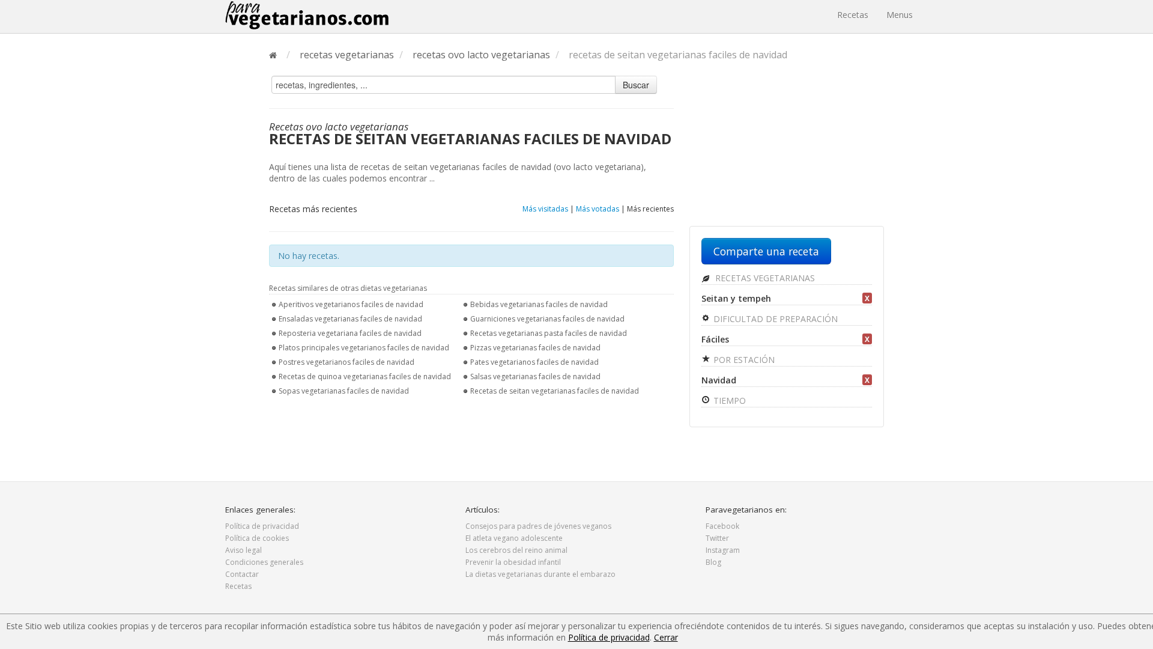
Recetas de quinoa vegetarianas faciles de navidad (365, 376)
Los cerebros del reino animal (516, 550)
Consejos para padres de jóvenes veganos (538, 526)
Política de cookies (257, 538)
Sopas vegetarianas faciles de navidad (344, 391)
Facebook (722, 526)
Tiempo (728, 400)
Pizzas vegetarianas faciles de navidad (535, 348)
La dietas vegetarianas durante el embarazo (540, 574)
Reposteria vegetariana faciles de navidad (350, 333)
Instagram (723, 550)
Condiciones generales (264, 562)
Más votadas (597, 209)
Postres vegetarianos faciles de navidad (346, 362)
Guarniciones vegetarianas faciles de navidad (547, 319)
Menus (899, 14)
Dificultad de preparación (774, 318)
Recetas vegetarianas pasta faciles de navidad (548, 333)
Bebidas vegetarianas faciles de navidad (539, 304)
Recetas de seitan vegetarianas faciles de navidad (554, 391)
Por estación (743, 359)
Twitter (717, 538)
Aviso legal (243, 550)
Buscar (636, 85)
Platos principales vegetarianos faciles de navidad (364, 348)
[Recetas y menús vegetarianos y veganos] (307, 15)
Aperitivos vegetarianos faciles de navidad (351, 304)
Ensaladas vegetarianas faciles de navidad (350, 319)
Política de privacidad (262, 526)
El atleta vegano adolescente (514, 538)
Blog (713, 562)
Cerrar (666, 637)
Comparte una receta (766, 251)
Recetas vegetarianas (764, 278)
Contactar (242, 574)
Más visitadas (545, 209)
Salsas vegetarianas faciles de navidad (535, 376)
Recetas (852, 14)
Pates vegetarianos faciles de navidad (534, 362)
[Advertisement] (787, 148)
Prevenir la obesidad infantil (513, 562)
